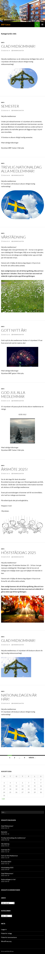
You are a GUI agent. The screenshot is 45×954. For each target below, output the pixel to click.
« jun (3, 799)
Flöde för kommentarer (9, 937)
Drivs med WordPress (7, 951)
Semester (10, 106)
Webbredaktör (18, 50)
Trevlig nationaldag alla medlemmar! (21, 169)
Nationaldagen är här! (19, 697)
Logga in (4, 929)
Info (2, 42)
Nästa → (32, 757)
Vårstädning (13, 237)
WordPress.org (6, 941)
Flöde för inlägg (6, 933)
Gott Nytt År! (14, 330)
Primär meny (42, 24)
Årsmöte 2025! (14, 469)
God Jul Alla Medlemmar (13, 394)
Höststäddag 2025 (18, 552)
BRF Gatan (5, 24)
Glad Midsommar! (18, 46)
